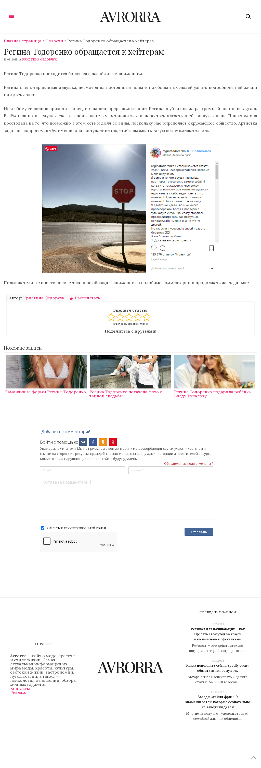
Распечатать (87, 297)
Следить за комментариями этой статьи (76, 527)
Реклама (19, 692)
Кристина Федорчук (39, 59)
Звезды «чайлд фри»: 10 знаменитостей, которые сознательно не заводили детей (217, 702)
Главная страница (22, 40)
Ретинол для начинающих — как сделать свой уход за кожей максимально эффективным (218, 634)
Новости (54, 40)
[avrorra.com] (130, 17)
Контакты (20, 688)
